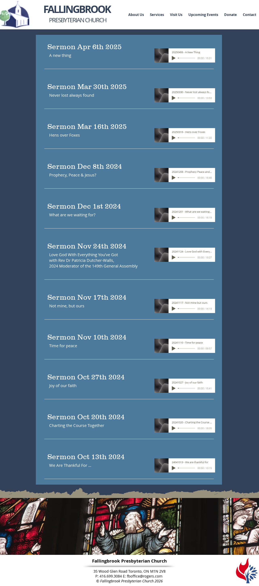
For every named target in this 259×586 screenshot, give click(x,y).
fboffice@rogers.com (144, 576)
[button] (157, 15)
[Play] (173, 58)
